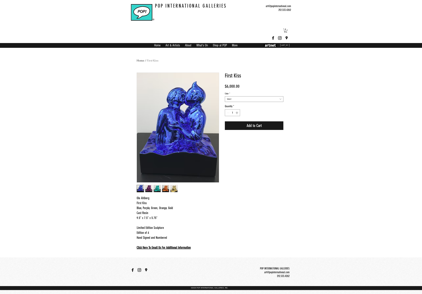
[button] (285, 31)
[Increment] (237, 112)
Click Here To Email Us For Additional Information (164, 247)
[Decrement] (227, 112)
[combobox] (254, 99)
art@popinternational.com (278, 6)
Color (227, 93)
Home (140, 60)
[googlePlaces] (286, 38)
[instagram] (279, 38)
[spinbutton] (232, 112)
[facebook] (273, 38)
